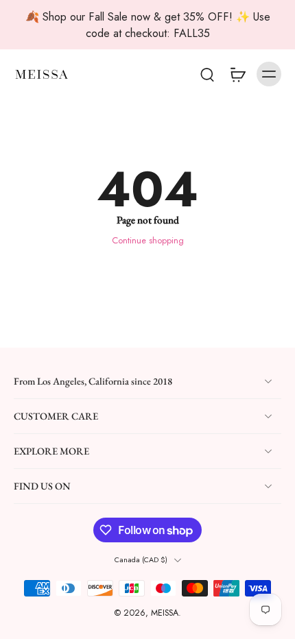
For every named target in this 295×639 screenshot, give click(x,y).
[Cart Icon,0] (237, 74)
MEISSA (164, 613)
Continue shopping (148, 240)
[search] (207, 74)
